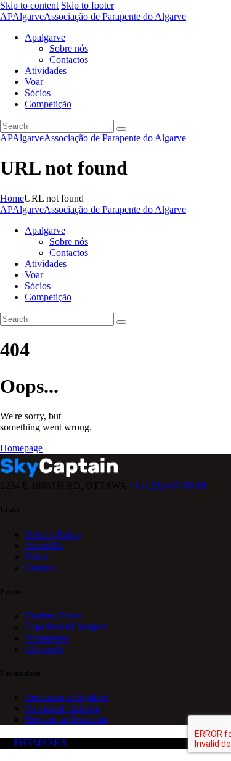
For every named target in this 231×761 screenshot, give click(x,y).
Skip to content (29, 5)
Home (12, 198)
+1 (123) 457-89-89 (167, 485)
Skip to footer (87, 5)
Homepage (21, 448)
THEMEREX (40, 743)
